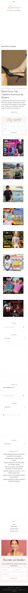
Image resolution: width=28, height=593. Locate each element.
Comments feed (14, 528)
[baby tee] (13, 293)
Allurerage (14, 8)
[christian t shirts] (13, 201)
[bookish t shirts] (13, 247)
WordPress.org (14, 531)
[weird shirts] (13, 156)
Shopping (13, 88)
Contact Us (10, 587)
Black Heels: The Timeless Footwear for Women (12, 94)
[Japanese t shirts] (13, 224)
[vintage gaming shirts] (13, 316)
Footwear (8, 88)
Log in (14, 524)
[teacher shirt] (13, 270)
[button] (14, 1)
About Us (18, 587)
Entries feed (14, 526)
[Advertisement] (14, 29)
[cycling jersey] (13, 178)
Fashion (3, 88)
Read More (14, 112)
